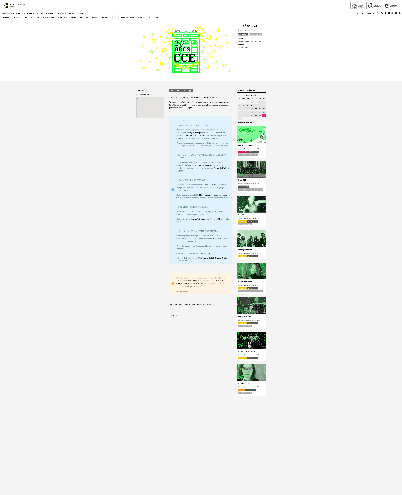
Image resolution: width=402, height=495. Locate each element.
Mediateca (81, 13)
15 (260, 109)
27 (252, 115)
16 (264, 109)
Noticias (49, 13)
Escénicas (242, 221)
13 (252, 109)
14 (256, 109)
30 (264, 115)
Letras (241, 390)
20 (252, 112)
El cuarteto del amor (246, 351)
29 (260, 115)
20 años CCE (173, 315)
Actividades (29, 13)
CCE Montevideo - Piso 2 (248, 154)
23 (264, 112)
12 (248, 109)
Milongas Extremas (197, 219)
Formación (243, 152)
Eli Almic (221, 219)
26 (248, 115)
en (363, 13)
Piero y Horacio (200, 283)
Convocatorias (61, 13)
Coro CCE (210, 253)
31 (239, 119)
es (358, 13)
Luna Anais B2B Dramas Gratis (214, 258)
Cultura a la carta (245, 145)
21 (256, 112)
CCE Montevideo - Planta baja (250, 189)
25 (243, 115)
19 (248, 112)
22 (260, 112)
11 (243, 109)
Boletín (371, 13)
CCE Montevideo (255, 34)
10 (239, 109)
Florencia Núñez (245, 281)
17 (239, 112)
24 (239, 115)
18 (243, 112)
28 (256, 115)
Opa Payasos (216, 281)
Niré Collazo (243, 383)
